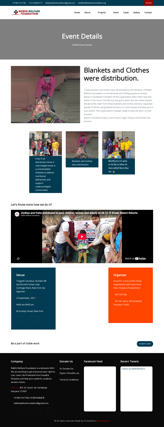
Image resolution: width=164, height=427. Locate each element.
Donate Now (145, 344)
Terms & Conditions (69, 379)
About (87, 12)
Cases (126, 12)
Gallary (136, 12)
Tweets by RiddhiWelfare (133, 368)
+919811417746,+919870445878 (29, 397)
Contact (148, 12)
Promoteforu (103, 420)
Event (116, 12)
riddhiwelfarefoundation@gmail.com (31, 403)
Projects (102, 12)
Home (77, 12)
